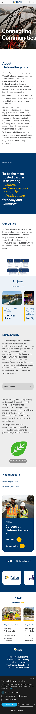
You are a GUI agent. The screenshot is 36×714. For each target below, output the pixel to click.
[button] (18, 481)
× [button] (33, 678)
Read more (11, 688)
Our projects (16, 286)
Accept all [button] (9, 704)
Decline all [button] (26, 704)
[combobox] (31, 679)
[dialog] (18, 695)
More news (16, 602)
